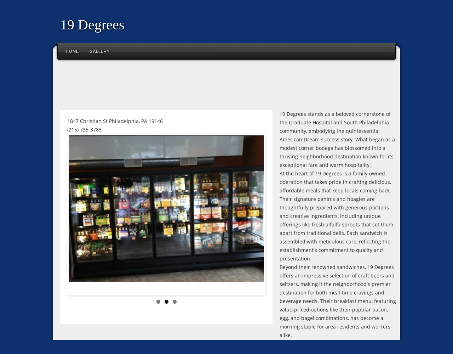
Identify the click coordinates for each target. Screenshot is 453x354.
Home (72, 51)
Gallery (100, 51)
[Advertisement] (185, 86)
